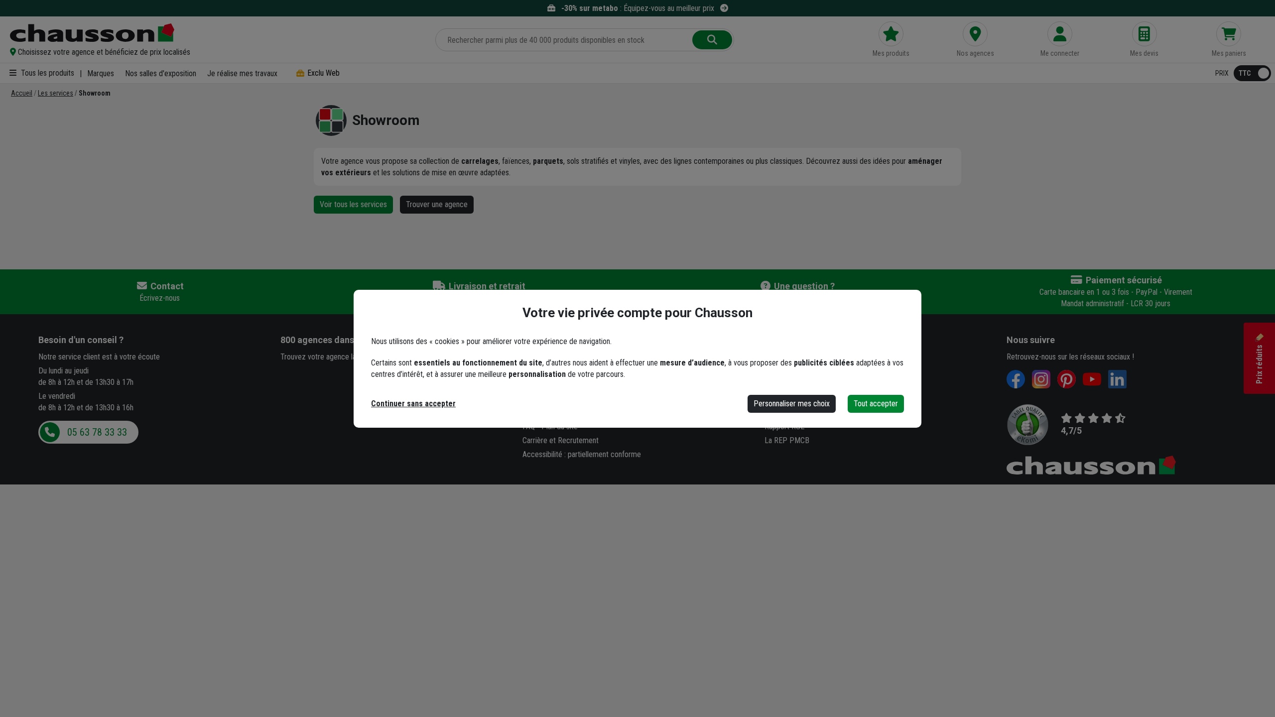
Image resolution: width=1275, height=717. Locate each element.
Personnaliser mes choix (792, 403)
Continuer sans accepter (413, 403)
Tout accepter (876, 403)
